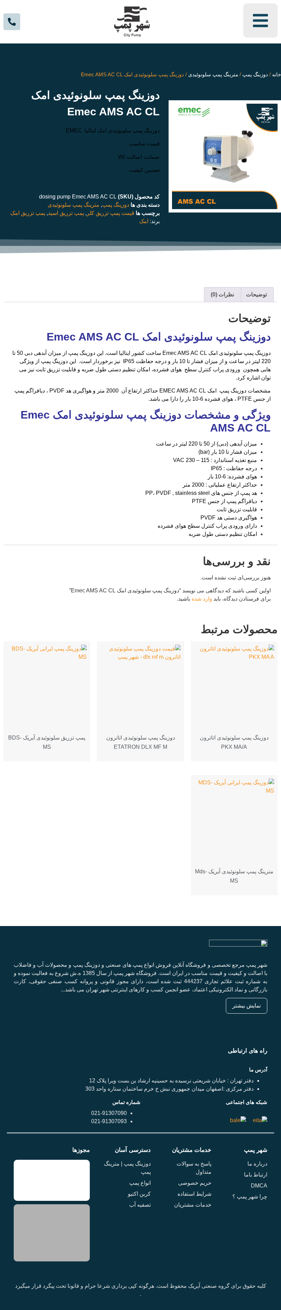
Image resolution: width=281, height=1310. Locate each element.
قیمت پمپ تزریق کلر (110, 213)
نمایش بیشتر (246, 1006)
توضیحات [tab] (256, 294)
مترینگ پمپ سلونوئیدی (213, 74)
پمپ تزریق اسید (66, 213)
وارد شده (202, 599)
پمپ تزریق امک (27, 213)
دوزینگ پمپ (255, 74)
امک (143, 221)
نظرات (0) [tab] (222, 294)
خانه (276, 74)
